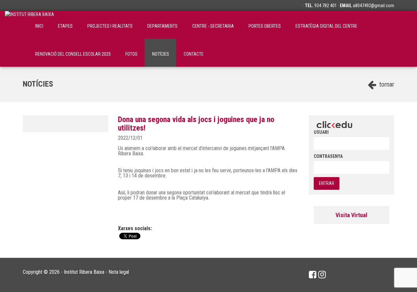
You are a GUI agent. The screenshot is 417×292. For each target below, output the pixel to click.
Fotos (131, 54)
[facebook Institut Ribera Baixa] (312, 275)
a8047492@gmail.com (373, 5)
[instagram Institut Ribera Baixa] (322, 275)
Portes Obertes (265, 26)
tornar (386, 84)
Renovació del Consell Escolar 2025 (73, 54)
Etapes (65, 26)
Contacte (194, 54)
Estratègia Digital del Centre (326, 26)
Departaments (162, 26)
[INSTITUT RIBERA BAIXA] (29, 25)
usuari (321, 132)
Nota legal (118, 272)
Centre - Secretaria (213, 26)
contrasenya (328, 156)
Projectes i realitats (110, 26)
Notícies (160, 54)
